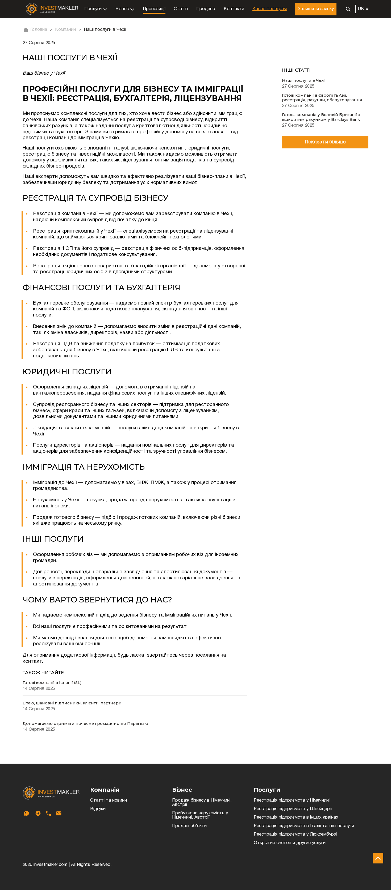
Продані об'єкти (189, 826)
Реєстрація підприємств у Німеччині (292, 800)
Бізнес (122, 9)
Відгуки (98, 809)
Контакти (234, 9)
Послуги (93, 9)
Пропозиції (154, 9)
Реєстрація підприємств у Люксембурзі (295, 834)
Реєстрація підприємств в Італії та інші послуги (304, 826)
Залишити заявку (316, 9)
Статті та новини (108, 800)
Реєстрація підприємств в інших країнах (296, 817)
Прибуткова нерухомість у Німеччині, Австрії (200, 815)
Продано (205, 9)
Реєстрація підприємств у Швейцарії (293, 809)
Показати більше (325, 142)
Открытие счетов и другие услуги (290, 843)
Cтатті (181, 9)
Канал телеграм (269, 9)
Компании (65, 30)
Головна (38, 30)
